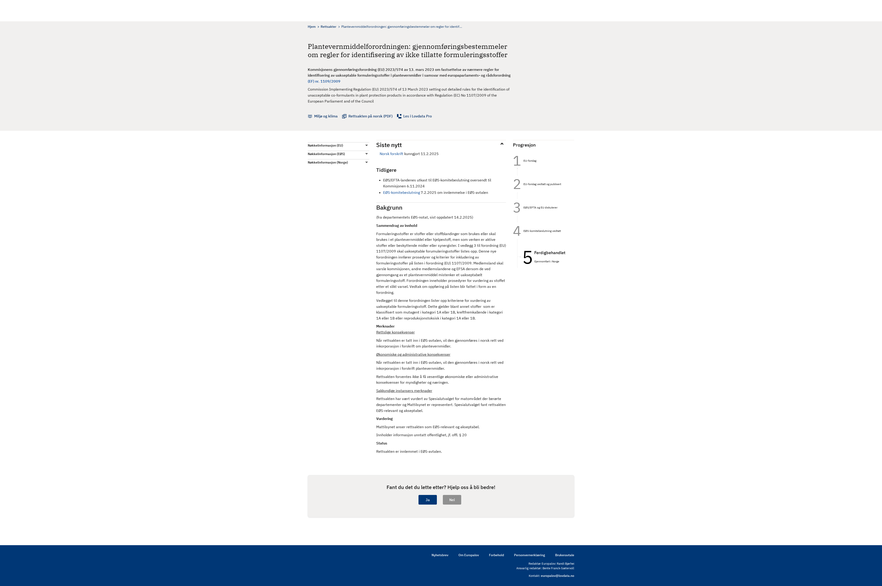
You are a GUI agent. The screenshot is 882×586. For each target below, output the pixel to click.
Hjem (312, 27)
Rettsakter (328, 27)
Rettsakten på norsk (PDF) (370, 116)
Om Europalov (468, 555)
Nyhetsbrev (440, 555)
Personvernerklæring (529, 555)
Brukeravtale (564, 555)
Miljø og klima (326, 116)
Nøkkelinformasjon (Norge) (328, 162)
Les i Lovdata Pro (417, 116)
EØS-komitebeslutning (401, 192)
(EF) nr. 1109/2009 (324, 81)
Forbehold (496, 555)
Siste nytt (389, 145)
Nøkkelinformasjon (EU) (325, 145)
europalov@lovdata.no (557, 576)
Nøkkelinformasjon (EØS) (326, 154)
